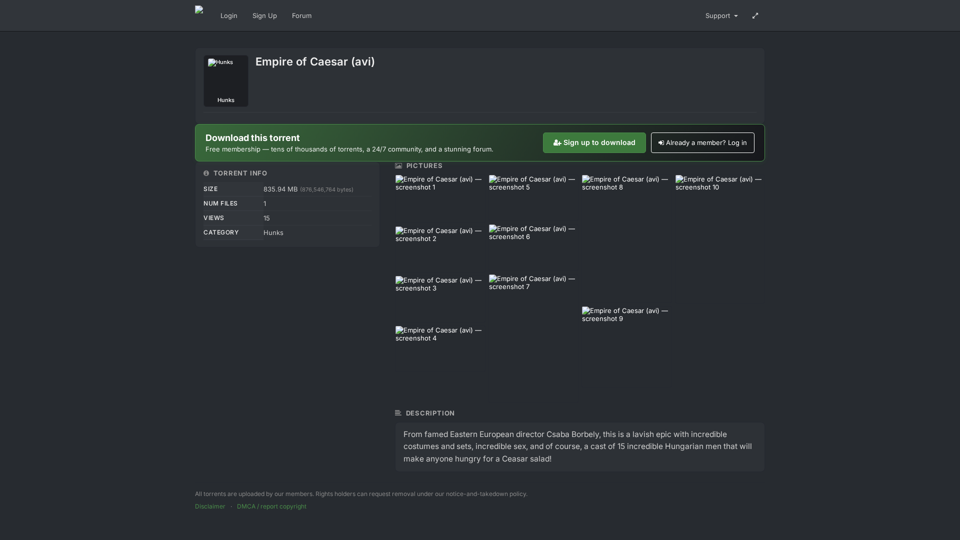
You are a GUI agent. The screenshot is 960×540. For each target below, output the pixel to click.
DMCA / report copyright (271, 506)
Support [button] (719, 16)
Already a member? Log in (706, 142)
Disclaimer (210, 506)
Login (229, 16)
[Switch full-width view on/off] (755, 16)
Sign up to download (600, 142)
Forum (302, 16)
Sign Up (264, 16)
